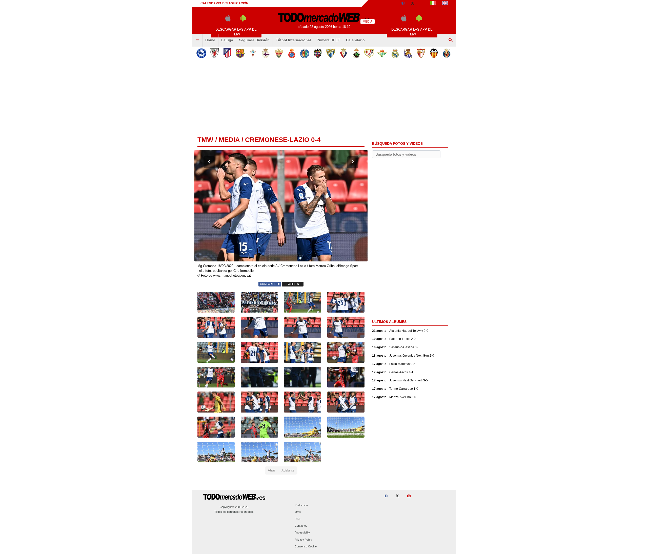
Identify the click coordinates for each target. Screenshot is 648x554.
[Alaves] (201, 53)
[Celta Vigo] (253, 53)
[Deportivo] (266, 53)
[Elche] (279, 53)
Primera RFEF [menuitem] (328, 40)
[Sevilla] (421, 53)
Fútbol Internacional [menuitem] (293, 40)
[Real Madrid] (395, 53)
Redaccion (301, 505)
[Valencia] (434, 53)
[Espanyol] (292, 53)
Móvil (298, 512)
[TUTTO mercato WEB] (433, 3)
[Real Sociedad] (408, 53)
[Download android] (243, 20)
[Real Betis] (382, 53)
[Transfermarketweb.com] (444, 3)
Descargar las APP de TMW (236, 32)
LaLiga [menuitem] (227, 40)
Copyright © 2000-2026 (234, 506)
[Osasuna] (343, 53)
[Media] (422, 3)
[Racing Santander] (356, 53)
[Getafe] (304, 53)
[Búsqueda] (450, 40)
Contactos (301, 525)
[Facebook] (403, 3)
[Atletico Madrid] (227, 53)
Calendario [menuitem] (355, 40)
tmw (205, 139)
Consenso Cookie (306, 546)
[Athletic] (214, 53)
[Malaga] (330, 53)
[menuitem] (197, 40)
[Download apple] (228, 20)
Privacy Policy (303, 539)
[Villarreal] (446, 53)
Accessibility (302, 532)
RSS (297, 518)
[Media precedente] (209, 162)
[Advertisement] (324, 98)
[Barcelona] (240, 53)
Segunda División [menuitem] (254, 40)
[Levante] (317, 53)
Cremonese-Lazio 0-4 (282, 139)
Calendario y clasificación (224, 3)
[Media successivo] (352, 162)
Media (229, 139)
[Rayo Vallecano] (369, 53)
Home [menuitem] (210, 40)
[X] (412, 3)
